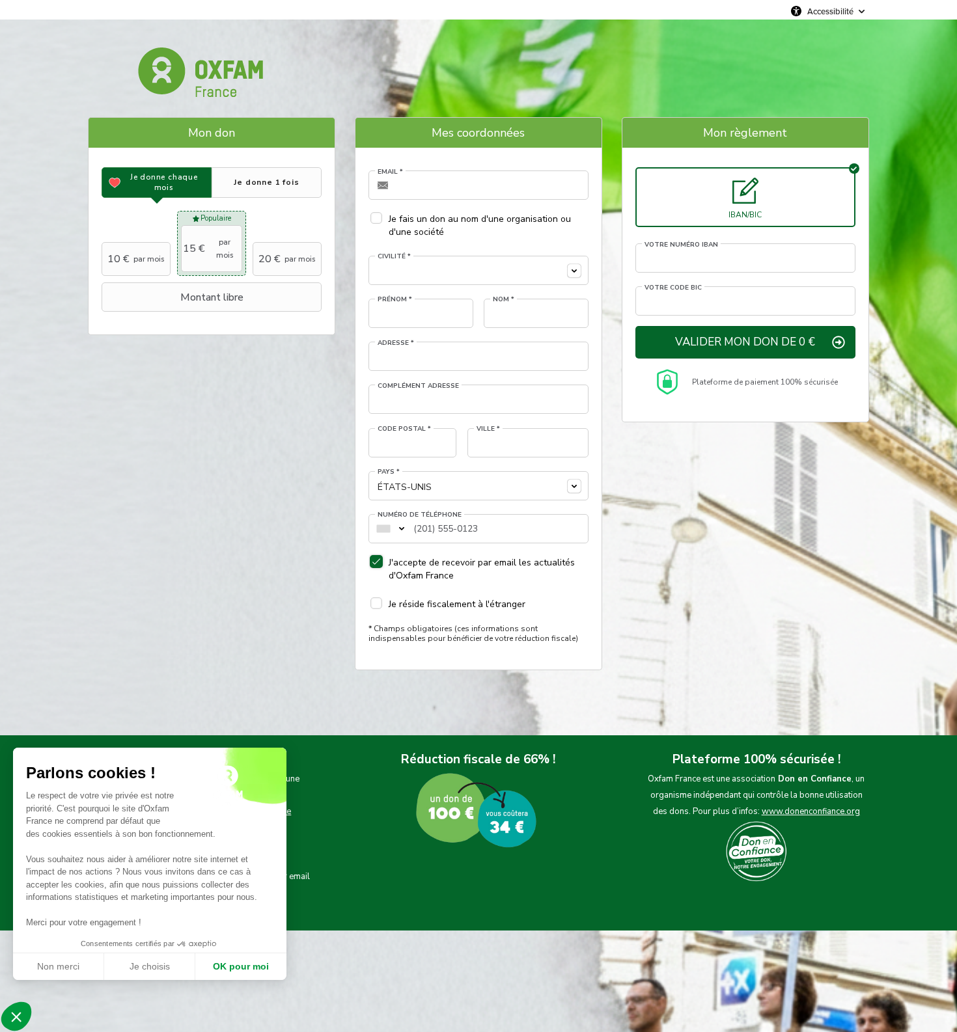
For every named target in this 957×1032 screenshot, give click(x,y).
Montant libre (211, 297)
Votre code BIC (673, 288)
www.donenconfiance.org (811, 811)
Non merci (58, 966)
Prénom (395, 299)
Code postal (404, 429)
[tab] (157, 182)
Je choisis (150, 966)
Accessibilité (830, 11)
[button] (16, 1016)
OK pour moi (241, 966)
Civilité (394, 256)
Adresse (396, 343)
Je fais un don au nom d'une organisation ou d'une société (480, 225)
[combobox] (478, 270)
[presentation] (156, 182)
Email (390, 172)
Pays (389, 472)
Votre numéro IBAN (681, 245)
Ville (488, 429)
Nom (503, 299)
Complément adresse (418, 386)
